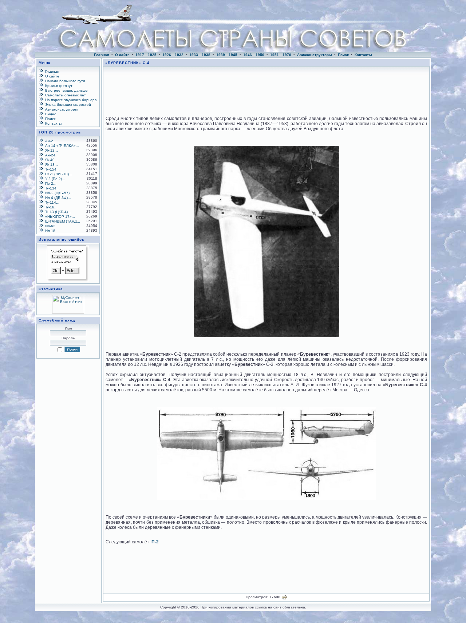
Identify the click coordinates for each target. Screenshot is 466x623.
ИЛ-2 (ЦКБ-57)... (59, 193)
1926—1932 (172, 55)
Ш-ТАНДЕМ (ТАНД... (62, 221)
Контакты (363, 55)
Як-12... (51, 150)
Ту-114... (52, 202)
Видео (50, 114)
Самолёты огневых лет (65, 95)
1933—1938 (199, 55)
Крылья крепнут (58, 86)
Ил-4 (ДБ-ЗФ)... (58, 198)
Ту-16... (51, 207)
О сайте (122, 55)
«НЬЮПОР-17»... (60, 217)
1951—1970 (280, 55)
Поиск (343, 55)
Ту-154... (52, 169)
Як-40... (51, 160)
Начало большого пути (65, 81)
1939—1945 (226, 55)
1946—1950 (253, 55)
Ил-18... (52, 231)
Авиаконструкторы (314, 55)
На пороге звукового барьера (71, 100)
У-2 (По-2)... (55, 179)
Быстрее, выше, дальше (66, 90)
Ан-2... (50, 141)
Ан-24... (52, 155)
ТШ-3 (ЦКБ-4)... (58, 212)
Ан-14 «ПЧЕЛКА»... (62, 146)
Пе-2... (50, 183)
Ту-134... (52, 188)
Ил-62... (52, 226)
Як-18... (51, 165)
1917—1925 (146, 55)
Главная (101, 55)
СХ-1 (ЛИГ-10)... (58, 174)
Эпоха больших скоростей (68, 105)
